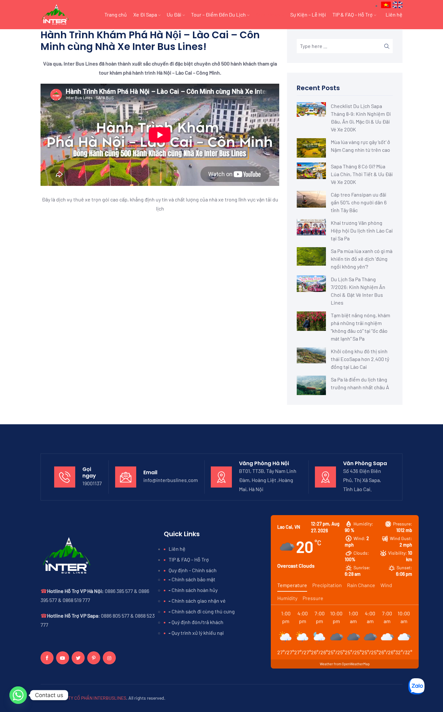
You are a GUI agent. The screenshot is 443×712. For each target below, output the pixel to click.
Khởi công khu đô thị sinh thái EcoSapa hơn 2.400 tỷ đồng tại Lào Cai (360, 359)
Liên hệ (394, 14)
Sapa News (268, 14)
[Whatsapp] (18, 695)
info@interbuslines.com (170, 480)
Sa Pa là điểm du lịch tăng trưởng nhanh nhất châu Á (360, 383)
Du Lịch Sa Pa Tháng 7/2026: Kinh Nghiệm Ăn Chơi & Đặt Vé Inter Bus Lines (358, 291)
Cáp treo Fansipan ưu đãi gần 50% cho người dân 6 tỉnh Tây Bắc (359, 202)
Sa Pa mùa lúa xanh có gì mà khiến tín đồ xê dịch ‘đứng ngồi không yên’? (361, 259)
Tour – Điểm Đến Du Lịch (218, 14)
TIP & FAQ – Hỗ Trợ (352, 14)
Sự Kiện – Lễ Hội (308, 14)
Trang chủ (115, 14)
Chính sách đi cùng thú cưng (203, 611)
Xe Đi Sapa (145, 14)
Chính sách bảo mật (193, 579)
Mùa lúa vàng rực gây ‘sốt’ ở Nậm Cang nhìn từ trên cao (360, 146)
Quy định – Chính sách (193, 570)
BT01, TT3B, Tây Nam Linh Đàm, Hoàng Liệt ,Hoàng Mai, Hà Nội (267, 480)
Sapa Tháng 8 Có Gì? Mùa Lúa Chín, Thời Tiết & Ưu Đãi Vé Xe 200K (362, 174)
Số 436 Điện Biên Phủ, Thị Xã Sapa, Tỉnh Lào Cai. (362, 480)
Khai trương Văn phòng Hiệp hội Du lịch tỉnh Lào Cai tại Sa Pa (362, 230)
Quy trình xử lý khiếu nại (198, 633)
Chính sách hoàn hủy (195, 590)
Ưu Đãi (174, 14)
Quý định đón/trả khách (197, 622)
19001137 (92, 483)
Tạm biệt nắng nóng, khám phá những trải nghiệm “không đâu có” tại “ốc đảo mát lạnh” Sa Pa (360, 327)
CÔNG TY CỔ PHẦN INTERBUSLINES (90, 698)
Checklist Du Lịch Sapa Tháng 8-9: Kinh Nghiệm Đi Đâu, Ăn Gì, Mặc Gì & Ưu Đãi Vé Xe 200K (361, 117)
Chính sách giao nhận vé (199, 600)
